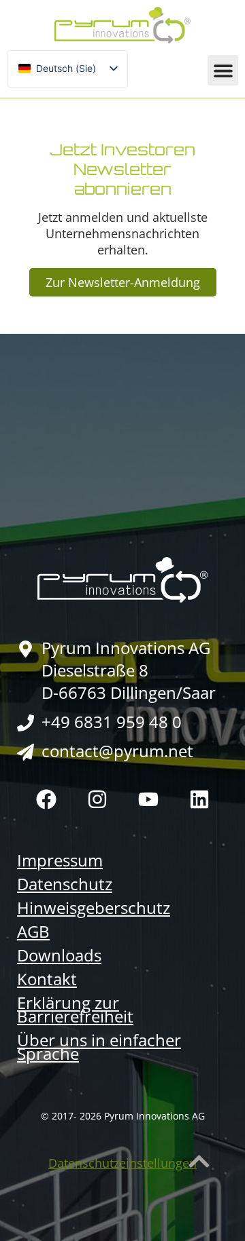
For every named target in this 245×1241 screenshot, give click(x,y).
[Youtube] (148, 799)
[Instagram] (97, 799)
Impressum (60, 860)
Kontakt (47, 979)
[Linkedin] (199, 799)
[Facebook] (46, 799)
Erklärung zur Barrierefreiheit (75, 1009)
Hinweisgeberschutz (93, 908)
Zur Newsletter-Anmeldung (123, 282)
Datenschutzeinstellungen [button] (122, 1163)
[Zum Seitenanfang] (199, 1161)
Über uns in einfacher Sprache (99, 1047)
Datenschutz (64, 884)
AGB (33, 931)
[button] (223, 70)
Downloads (59, 955)
